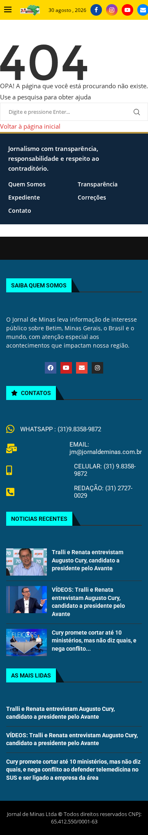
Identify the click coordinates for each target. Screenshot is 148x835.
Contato (19, 210)
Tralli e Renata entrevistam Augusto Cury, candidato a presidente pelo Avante (87, 560)
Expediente (24, 197)
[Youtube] (127, 10)
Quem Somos (27, 184)
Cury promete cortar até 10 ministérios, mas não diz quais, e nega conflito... (94, 640)
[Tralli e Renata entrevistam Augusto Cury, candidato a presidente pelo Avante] (26, 562)
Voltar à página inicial (30, 126)
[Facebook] (96, 10)
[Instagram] (112, 10)
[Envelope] (82, 368)
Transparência (98, 184)
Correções (92, 197)
